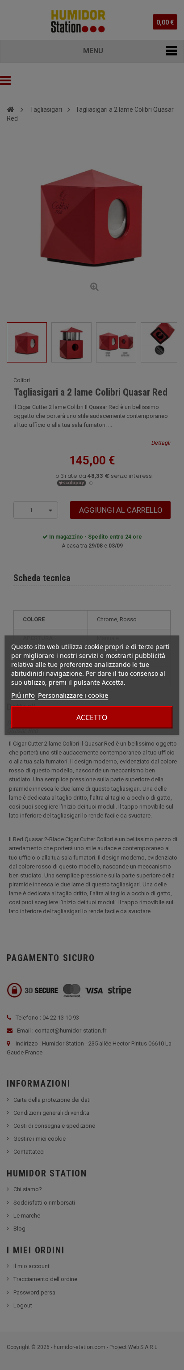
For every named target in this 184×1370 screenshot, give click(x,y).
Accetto (92, 717)
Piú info (23, 694)
